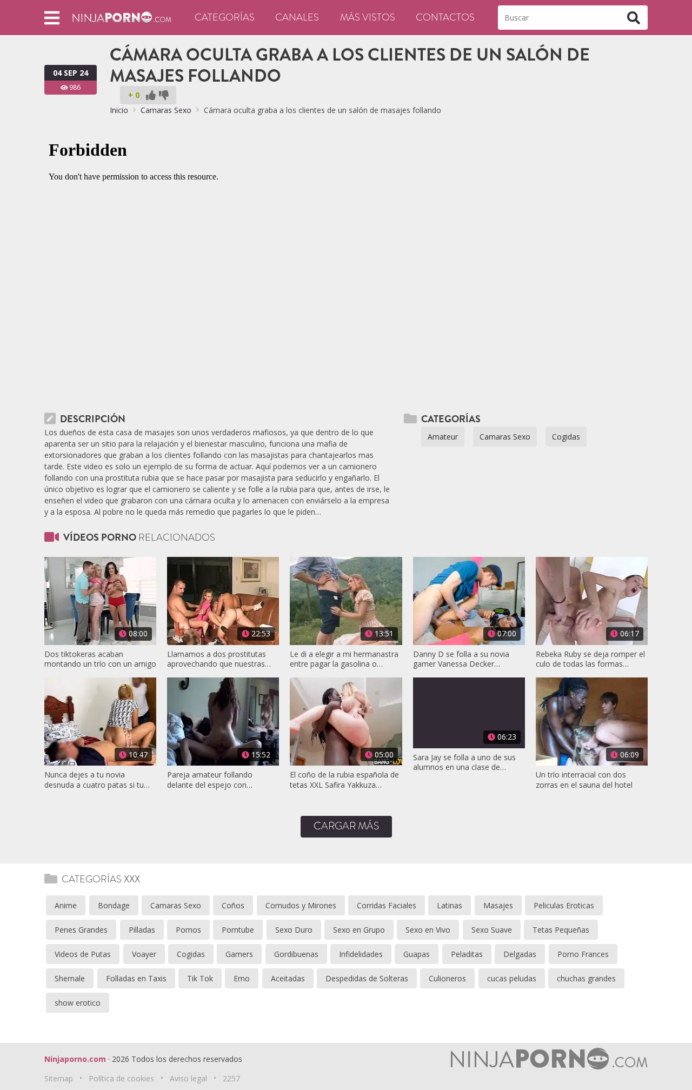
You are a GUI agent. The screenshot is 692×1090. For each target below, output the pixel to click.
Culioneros (447, 978)
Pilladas (142, 930)
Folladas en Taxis (136, 978)
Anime (66, 905)
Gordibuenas (296, 954)
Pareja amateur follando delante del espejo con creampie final (209, 779)
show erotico (78, 1003)
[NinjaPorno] (121, 16)
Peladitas (467, 954)
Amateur (443, 436)
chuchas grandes (586, 978)
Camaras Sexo (166, 110)
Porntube (238, 930)
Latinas (449, 905)
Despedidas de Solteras (366, 978)
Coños (233, 905)
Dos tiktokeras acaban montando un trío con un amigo (100, 659)
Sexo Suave (491, 930)
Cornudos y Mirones (300, 905)
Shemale (70, 978)
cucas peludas (511, 978)
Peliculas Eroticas (564, 905)
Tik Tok (200, 978)
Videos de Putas (83, 954)
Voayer (144, 954)
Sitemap (58, 1078)
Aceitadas (288, 978)
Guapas (416, 954)
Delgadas (519, 954)
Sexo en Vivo (427, 930)
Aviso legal (188, 1078)
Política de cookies (121, 1078)
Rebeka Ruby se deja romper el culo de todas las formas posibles (590, 659)
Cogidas (566, 436)
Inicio (119, 110)
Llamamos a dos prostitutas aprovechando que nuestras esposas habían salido (216, 659)
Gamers (239, 954)
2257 (231, 1078)
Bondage (114, 905)
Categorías (225, 17)
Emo (242, 978)
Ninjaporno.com (75, 1059)
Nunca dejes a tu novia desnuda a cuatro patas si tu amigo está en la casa (94, 779)
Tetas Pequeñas (561, 930)
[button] (51, 17)
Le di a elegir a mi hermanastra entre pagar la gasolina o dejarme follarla (344, 659)
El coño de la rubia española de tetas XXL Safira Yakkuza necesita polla (344, 779)
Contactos (445, 17)
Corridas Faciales (386, 905)
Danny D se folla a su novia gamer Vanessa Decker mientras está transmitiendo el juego (466, 659)
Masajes (498, 905)
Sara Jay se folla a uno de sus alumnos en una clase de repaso (464, 762)
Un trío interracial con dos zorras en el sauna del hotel (584, 779)
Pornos (188, 930)
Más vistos (367, 17)
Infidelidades (361, 954)
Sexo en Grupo (359, 930)
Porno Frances (583, 954)
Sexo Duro (293, 930)
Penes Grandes (81, 930)
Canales (297, 17)
